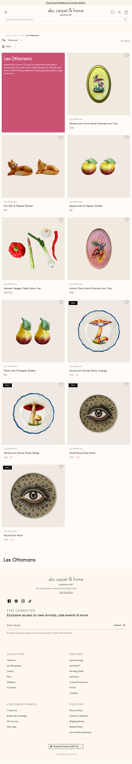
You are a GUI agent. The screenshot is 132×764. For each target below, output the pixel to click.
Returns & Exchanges (17, 716)
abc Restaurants (14, 666)
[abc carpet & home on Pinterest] (16, 600)
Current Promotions (78, 682)
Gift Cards (11, 727)
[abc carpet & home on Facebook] (9, 600)
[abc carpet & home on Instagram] (23, 600)
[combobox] (66, 19)
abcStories (74, 677)
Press (9, 677)
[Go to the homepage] (66, 15)
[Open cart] (126, 12)
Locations (11, 687)
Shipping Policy (77, 721)
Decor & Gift (18, 35)
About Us (11, 660)
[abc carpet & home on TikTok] (30, 600)
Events (72, 687)
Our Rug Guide (76, 671)
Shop (8, 35)
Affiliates (11, 682)
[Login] (119, 12)
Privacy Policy (76, 710)
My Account (12, 721)
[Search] (125, 19)
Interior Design (76, 660)
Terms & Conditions (78, 716)
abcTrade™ (74, 666)
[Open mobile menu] (5, 12)
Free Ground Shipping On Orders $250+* (66, 2)
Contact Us (12, 710)
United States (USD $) (65, 746)
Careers (10, 671)
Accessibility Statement (80, 732)
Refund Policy (76, 727)
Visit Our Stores (66, 592)
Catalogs (73, 693)
